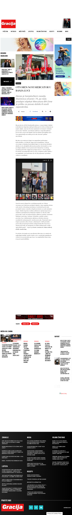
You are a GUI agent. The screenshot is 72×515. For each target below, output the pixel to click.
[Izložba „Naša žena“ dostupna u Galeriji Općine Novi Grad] (57, 379)
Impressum (67, 507)
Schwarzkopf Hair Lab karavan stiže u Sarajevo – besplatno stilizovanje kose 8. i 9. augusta (12, 471)
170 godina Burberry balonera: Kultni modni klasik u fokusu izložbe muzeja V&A (36, 442)
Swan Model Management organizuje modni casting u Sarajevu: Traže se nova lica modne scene (36, 453)
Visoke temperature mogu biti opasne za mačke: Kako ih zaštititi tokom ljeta (60, 463)
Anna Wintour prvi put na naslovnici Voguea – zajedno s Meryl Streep (36, 465)
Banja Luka (26, 324)
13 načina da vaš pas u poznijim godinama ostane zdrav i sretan (60, 452)
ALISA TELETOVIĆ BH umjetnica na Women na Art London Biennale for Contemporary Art (65, 370)
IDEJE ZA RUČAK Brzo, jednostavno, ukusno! (34, 475)
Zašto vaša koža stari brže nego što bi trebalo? (12, 480)
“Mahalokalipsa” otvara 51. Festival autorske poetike (64, 353)
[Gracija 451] (67, 23)
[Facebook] (31, 507)
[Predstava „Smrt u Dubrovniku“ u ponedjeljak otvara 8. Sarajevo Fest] (8, 63)
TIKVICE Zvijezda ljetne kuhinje (36, 479)
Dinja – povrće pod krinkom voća (12, 460)
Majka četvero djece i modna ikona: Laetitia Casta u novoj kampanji (36, 459)
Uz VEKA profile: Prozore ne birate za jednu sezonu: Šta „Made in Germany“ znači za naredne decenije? (48, 351)
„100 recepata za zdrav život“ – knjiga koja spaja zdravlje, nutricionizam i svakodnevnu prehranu (37, 487)
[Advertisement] (44, 14)
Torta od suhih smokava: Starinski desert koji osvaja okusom (36, 493)
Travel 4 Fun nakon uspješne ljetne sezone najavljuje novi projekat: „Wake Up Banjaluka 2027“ (7, 90)
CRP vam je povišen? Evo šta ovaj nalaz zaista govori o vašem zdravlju (12, 442)
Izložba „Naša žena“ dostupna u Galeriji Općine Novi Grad (65, 379)
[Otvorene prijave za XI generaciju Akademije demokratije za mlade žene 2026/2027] (16, 337)
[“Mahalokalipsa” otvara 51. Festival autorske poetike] (57, 352)
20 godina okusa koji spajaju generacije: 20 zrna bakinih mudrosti (37, 348)
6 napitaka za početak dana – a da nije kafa (12, 457)
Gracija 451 (65, 27)
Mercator (35, 324)
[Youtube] (41, 507)
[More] (50, 111)
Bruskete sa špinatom (34, 482)
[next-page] (59, 386)
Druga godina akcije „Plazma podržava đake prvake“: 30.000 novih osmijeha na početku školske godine (27, 352)
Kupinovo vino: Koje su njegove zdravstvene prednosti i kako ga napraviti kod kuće (12, 452)
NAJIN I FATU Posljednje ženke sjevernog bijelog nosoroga (60, 442)
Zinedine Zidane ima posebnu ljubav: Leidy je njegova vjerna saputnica (60, 458)
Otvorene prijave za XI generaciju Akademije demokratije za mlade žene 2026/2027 (16, 349)
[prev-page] (56, 386)
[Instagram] (36, 507)
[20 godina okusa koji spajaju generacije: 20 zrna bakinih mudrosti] (38, 337)
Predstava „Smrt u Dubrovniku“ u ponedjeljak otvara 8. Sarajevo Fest (7, 72)
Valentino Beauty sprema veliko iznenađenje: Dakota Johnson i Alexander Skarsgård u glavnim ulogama (12, 490)
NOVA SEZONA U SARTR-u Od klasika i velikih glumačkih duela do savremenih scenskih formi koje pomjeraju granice (7, 111)
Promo (18, 83)
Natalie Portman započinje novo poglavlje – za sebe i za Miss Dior (12, 476)
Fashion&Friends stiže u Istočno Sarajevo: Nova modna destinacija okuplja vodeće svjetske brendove (7, 351)
